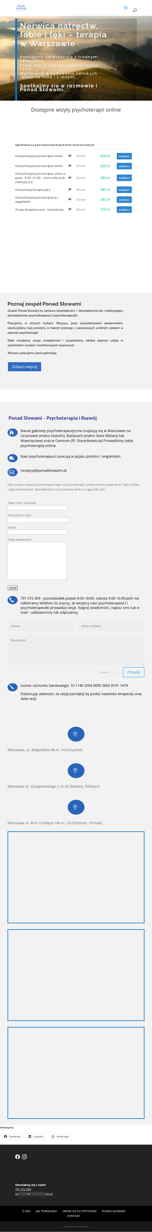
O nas (26, 1211)
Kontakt (73, 1216)
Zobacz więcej (24, 366)
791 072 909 (23, 1189)
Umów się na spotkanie (79, 1211)
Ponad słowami (113, 1211)
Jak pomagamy (46, 1211)
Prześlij (133, 672)
